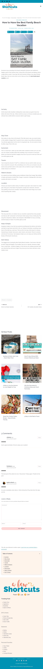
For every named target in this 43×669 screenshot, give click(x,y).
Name (3, 523)
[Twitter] (5, 1)
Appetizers (6, 604)
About (14, 658)
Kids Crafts (6, 619)
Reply (39, 437)
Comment (4, 505)
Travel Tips (19, 17)
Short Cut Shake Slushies (7, 306)
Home (9, 17)
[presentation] (10, 344)
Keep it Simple (7, 570)
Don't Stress (7, 572)
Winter (5, 632)
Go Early (6, 557)
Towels (6, 562)
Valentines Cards (7, 633)
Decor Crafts (6, 621)
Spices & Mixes (7, 607)
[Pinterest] (9, 1)
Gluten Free (6, 602)
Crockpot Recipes (7, 653)
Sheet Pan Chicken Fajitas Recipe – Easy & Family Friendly (10, 418)
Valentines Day (7, 637)
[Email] (26, 661)
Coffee (5, 647)
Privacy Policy (21, 658)
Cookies (5, 649)
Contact (28, 658)
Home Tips (6, 616)
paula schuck (10, 482)
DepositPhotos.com (28, 666)
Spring (4, 630)
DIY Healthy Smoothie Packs (35, 306)
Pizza (4, 651)
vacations (9, 299)
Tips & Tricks (13, 17)
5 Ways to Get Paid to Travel (31, 416)
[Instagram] (7, 1)
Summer (4, 299)
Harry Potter (6, 646)
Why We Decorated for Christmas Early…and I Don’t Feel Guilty (31, 387)
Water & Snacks (8, 564)
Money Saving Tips (8, 618)
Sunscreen (7, 560)
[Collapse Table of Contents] (39, 553)
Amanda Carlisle (14, 28)
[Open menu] (41, 6)
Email (24, 523)
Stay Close (7, 559)
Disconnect (7, 568)
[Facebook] (2, 1)
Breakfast (5, 605)
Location (6, 566)
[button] (39, 36)
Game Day (6, 635)
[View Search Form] (41, 1)
